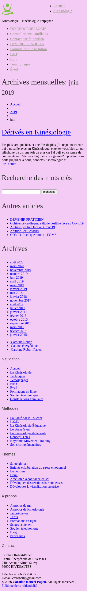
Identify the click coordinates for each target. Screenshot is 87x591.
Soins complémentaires (25, 444)
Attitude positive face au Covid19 (32, 227)
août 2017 (16, 304)
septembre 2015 (20, 323)
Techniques (17, 376)
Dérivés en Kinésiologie (36, 132)
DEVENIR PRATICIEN (27, 44)
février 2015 (18, 331)
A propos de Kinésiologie (27, 509)
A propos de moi (21, 505)
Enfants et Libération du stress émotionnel (38, 467)
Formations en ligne (23, 391)
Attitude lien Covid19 (24, 231)
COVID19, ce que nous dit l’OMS (33, 235)
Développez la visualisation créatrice (34, 486)
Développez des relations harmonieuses (36, 482)
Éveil (14, 69)
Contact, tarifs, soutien (27, 39)
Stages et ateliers (21, 524)
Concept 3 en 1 (20, 437)
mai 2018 (16, 293)
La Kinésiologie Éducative (28, 425)
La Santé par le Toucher (26, 418)
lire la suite (9, 164)
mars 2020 (17, 266)
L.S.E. (14, 422)
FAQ (13, 54)
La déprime (17, 471)
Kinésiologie (62, 11)
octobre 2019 (19, 273)
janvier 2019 (18, 289)
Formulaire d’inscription (28, 49)
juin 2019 (16, 277)
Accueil (59, 6)
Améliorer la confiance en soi (29, 479)
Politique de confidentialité (19, 585)
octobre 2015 (19, 319)
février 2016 (18, 315)
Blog (13, 59)
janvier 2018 (18, 296)
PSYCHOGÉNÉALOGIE (28, 29)
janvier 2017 (18, 312)
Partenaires (17, 536)
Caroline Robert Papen (29, 582)
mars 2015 (17, 327)
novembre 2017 (20, 300)
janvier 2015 (18, 334)
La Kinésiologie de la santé (28, 433)
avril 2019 (17, 281)
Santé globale (19, 463)
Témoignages (20, 64)
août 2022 (16, 262)
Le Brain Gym (20, 429)
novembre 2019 (20, 270)
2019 (13, 112)
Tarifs (14, 517)
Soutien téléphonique (24, 395)
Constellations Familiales (29, 34)
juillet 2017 (17, 308)
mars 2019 (17, 285)
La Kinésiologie (20, 372)
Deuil (14, 475)
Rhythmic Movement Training (30, 441)
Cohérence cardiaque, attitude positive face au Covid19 (47, 223)
